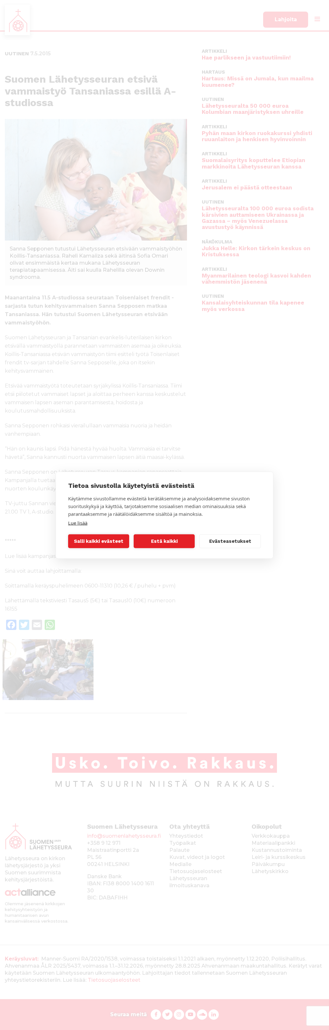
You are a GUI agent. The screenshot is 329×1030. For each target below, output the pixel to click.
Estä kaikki (164, 541)
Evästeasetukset (230, 541)
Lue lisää (77, 522)
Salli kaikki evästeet (98, 541)
